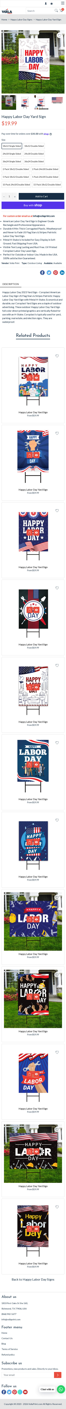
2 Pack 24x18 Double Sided (45, 169)
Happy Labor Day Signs (21, 19)
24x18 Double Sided (34, 153)
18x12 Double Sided (34, 146)
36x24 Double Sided (34, 161)
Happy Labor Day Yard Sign (33, 412)
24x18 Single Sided (12, 153)
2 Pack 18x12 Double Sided (16, 169)
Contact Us (7, 1338)
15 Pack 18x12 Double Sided (47, 184)
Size (3, 139)
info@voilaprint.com (44, 215)
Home (4, 19)
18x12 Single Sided (12, 146)
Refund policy (8, 1354)
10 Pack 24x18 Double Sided (16, 184)
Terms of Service (10, 1349)
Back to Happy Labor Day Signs (33, 1279)
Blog (4, 1343)
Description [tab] (10, 283)
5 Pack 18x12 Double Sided (16, 177)
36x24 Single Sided (12, 161)
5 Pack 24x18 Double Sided (45, 177)
